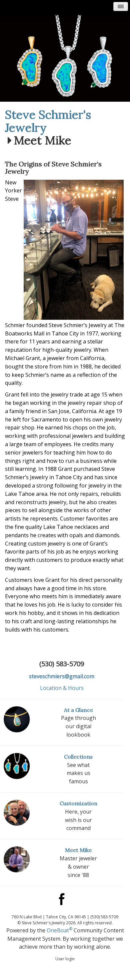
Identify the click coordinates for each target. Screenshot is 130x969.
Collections (78, 756)
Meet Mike (78, 850)
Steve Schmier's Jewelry (48, 121)
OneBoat (59, 930)
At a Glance (78, 710)
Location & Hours (62, 688)
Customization (78, 803)
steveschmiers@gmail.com (61, 676)
